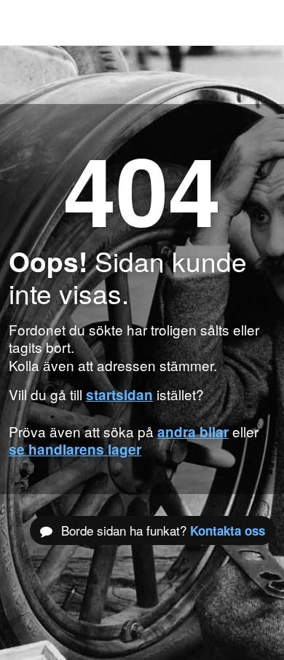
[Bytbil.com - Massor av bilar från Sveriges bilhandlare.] (32, 22)
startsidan (119, 395)
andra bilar (193, 432)
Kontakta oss (227, 530)
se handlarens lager (75, 449)
